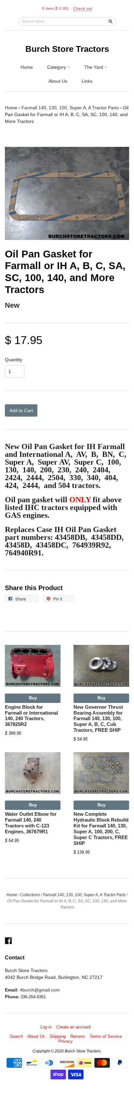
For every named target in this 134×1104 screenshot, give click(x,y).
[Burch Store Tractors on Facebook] (8, 941)
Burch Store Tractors (67, 49)
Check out (82, 8)
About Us (57, 81)
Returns (77, 1036)
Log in (46, 1027)
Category (57, 67)
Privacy (65, 1041)
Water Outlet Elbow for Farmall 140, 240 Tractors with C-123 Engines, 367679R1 (31, 823)
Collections (30, 895)
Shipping (57, 1036)
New (12, 305)
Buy (33, 697)
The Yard (94, 67)
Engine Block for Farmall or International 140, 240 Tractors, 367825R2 (31, 716)
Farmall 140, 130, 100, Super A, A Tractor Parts (70, 107)
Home (26, 67)
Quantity (13, 360)
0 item (55, 8)
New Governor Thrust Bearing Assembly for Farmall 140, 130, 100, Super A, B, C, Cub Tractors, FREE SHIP (98, 719)
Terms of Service (105, 1036)
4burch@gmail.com (40, 989)
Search (16, 1036)
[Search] (111, 21)
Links (87, 81)
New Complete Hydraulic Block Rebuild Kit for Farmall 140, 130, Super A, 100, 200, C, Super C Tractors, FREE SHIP (101, 829)
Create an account (73, 1027)
